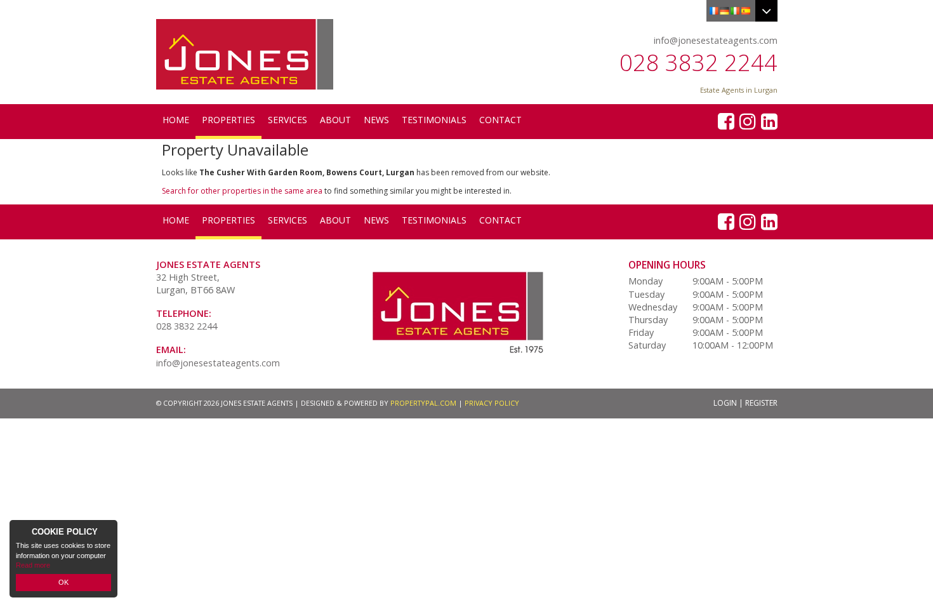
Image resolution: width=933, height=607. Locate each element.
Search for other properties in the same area (242, 190)
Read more (33, 565)
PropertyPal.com (423, 403)
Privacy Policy (492, 403)
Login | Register (745, 402)
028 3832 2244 (698, 62)
